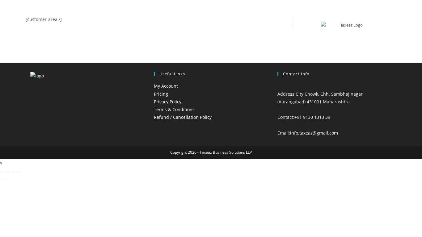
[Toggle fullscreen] (8, 172)
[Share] (13, 172)
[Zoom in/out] (2, 172)
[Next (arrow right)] (8, 180)
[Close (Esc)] (19, 172)
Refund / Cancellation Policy (183, 117)
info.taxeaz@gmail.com (314, 133)
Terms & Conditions (174, 109)
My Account (166, 86)
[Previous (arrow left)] (2, 180)
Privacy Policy (167, 102)
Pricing (161, 94)
